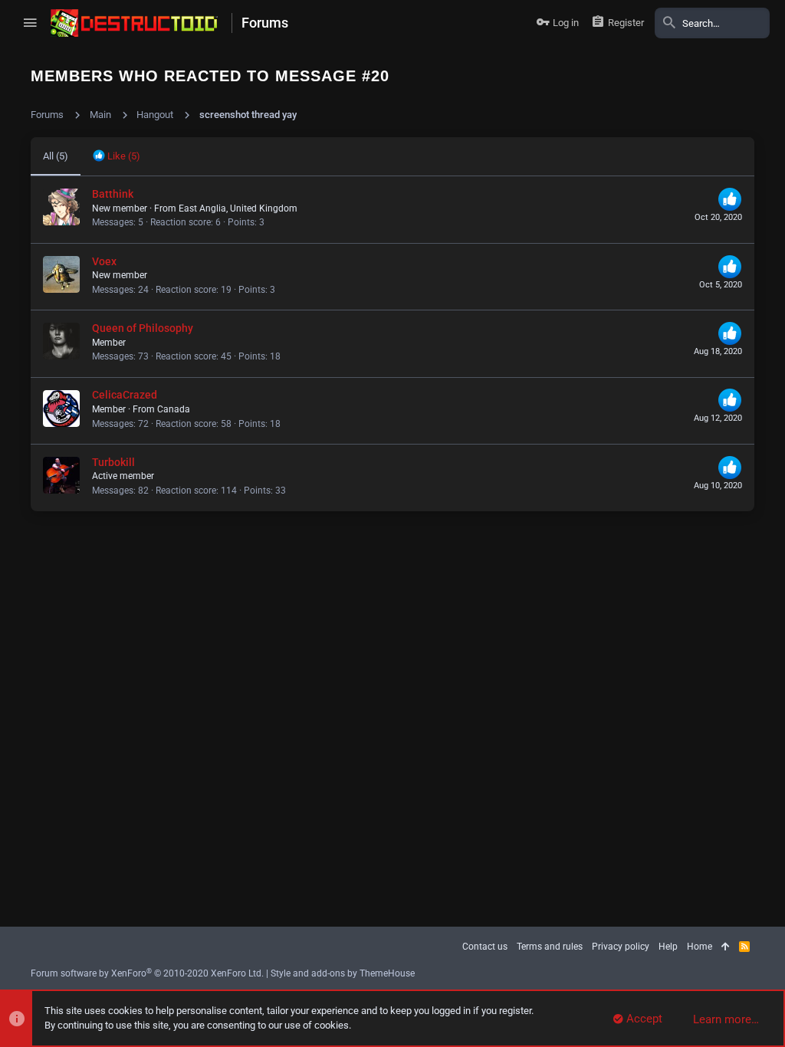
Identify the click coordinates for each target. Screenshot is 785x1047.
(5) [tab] (55, 156)
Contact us (484, 946)
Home (699, 946)
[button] (29, 23)
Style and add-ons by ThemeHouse (343, 973)
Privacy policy (620, 946)
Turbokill (113, 462)
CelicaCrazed (124, 395)
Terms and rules (550, 946)
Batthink (112, 194)
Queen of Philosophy (142, 328)
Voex (104, 261)
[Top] (725, 947)
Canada (173, 409)
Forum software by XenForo (147, 973)
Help (668, 946)
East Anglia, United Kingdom (238, 208)
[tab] (116, 156)
